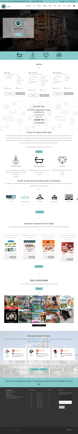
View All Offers (39, 266)
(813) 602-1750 (39, 120)
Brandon (49, 341)
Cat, (37, 81)
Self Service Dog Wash (19, 58)
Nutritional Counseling (20, 80)
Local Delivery (19, 78)
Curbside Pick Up (43, 76)
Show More (46, 356)
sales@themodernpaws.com (10, 395)
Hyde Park (58, 339)
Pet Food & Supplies (59, 58)
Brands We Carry (9, 88)
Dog (30, 83)
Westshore (29, 341)
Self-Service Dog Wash (44, 82)
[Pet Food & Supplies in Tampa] (59, 55)
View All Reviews (34, 369)
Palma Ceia (23, 339)
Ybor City (36, 339)
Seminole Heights (43, 341)
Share (12, 257)
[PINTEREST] (63, 1)
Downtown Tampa (35, 341)
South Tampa (70, 339)
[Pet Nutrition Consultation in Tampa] (32, 55)
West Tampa (31, 339)
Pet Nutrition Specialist (44, 80)
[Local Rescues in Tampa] (46, 55)
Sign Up (62, 407)
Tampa (27, 339)
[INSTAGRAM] (66, 1)
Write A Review (43, 369)
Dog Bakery (18, 76)
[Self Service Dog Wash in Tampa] (19, 55)
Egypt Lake (40, 339)
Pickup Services (19, 83)
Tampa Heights (53, 339)
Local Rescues (46, 58)
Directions (9, 93)
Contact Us (20, 93)
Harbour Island (64, 339)
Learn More (16, 176)
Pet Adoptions (19, 82)
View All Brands (40, 211)
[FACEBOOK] (61, 1)
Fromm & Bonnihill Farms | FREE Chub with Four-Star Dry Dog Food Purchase (67, 238)
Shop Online (18, 34)
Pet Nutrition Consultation (32, 58)
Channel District (46, 339)
